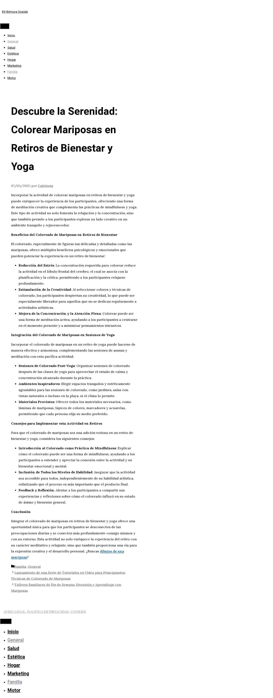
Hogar (11, 59)
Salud (11, 47)
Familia (12, 72)
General (12, 41)
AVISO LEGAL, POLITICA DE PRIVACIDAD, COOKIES (45, 611)
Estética (13, 53)
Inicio (11, 35)
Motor (11, 78)
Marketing (14, 65)
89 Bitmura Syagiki (15, 11)
